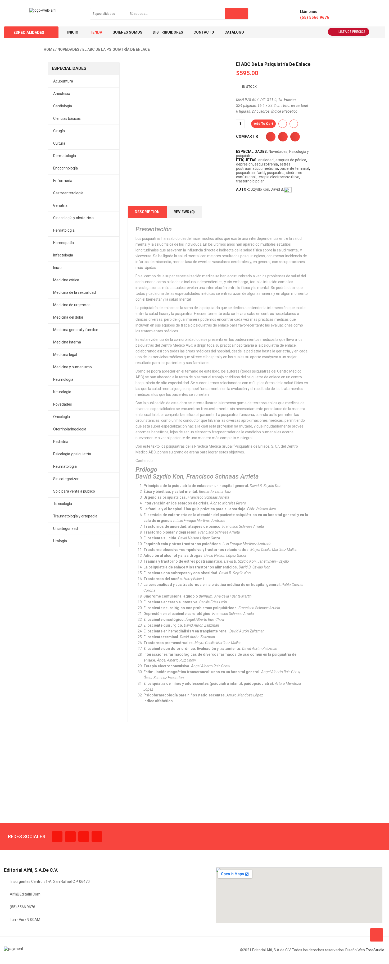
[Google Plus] (97, 836)
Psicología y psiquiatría (72, 454)
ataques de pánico (290, 160)
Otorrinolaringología (69, 429)
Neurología (62, 392)
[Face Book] (57, 836)
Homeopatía (63, 243)
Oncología (61, 417)
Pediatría (60, 441)
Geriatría (60, 205)
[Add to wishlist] (282, 124)
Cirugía (59, 131)
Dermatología (64, 156)
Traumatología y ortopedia (75, 516)
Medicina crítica (66, 280)
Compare (294, 124)
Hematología (64, 230)
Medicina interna (67, 342)
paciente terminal (294, 168)
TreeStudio (375, 950)
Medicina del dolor (68, 317)
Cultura (59, 143)
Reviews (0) (184, 212)
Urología (60, 541)
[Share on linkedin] (295, 136)
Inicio (57, 267)
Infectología (63, 255)
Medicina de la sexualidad (74, 292)
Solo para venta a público (74, 491)
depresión (244, 164)
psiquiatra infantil (250, 173)
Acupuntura (63, 81)
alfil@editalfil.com (25, 894)
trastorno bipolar (250, 181)
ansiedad (266, 160)
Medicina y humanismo (72, 367)
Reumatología (65, 466)
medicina (270, 168)
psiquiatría (275, 173)
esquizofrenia (266, 164)
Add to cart (263, 124)
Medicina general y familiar (75, 330)
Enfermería (62, 180)
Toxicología (62, 504)
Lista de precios (351, 32)
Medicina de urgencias (72, 305)
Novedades (68, 49)
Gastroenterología (68, 193)
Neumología (63, 379)
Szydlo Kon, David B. (267, 189)
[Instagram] (83, 836)
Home (49, 49)
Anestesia (61, 93)
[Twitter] (70, 836)
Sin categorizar (66, 479)
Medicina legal (65, 354)
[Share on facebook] (270, 136)
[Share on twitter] (283, 136)
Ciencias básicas (67, 118)
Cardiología (62, 106)
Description (147, 212)
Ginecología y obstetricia (73, 218)
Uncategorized (65, 528)
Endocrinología (65, 168)
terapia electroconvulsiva (278, 177)
